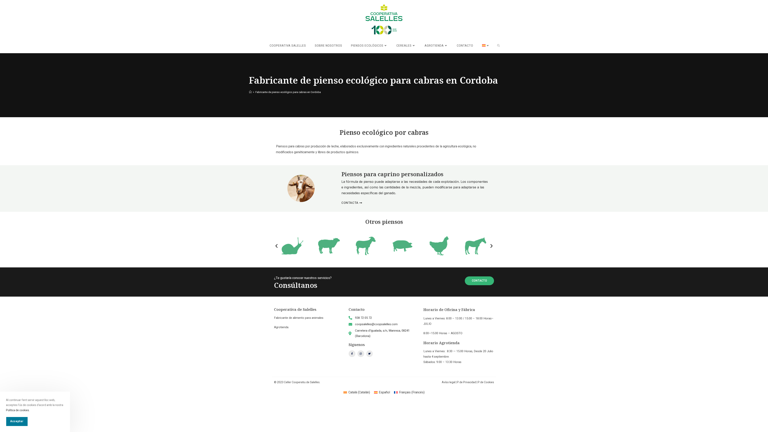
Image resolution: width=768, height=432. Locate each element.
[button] (276, 245)
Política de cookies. (18, 410)
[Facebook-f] (352, 353)
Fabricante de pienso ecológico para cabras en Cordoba (288, 92)
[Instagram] (360, 353)
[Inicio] (250, 92)
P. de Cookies (486, 382)
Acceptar (17, 421)
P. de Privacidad (466, 382)
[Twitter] (369, 353)
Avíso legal (448, 382)
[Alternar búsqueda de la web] (498, 45)
